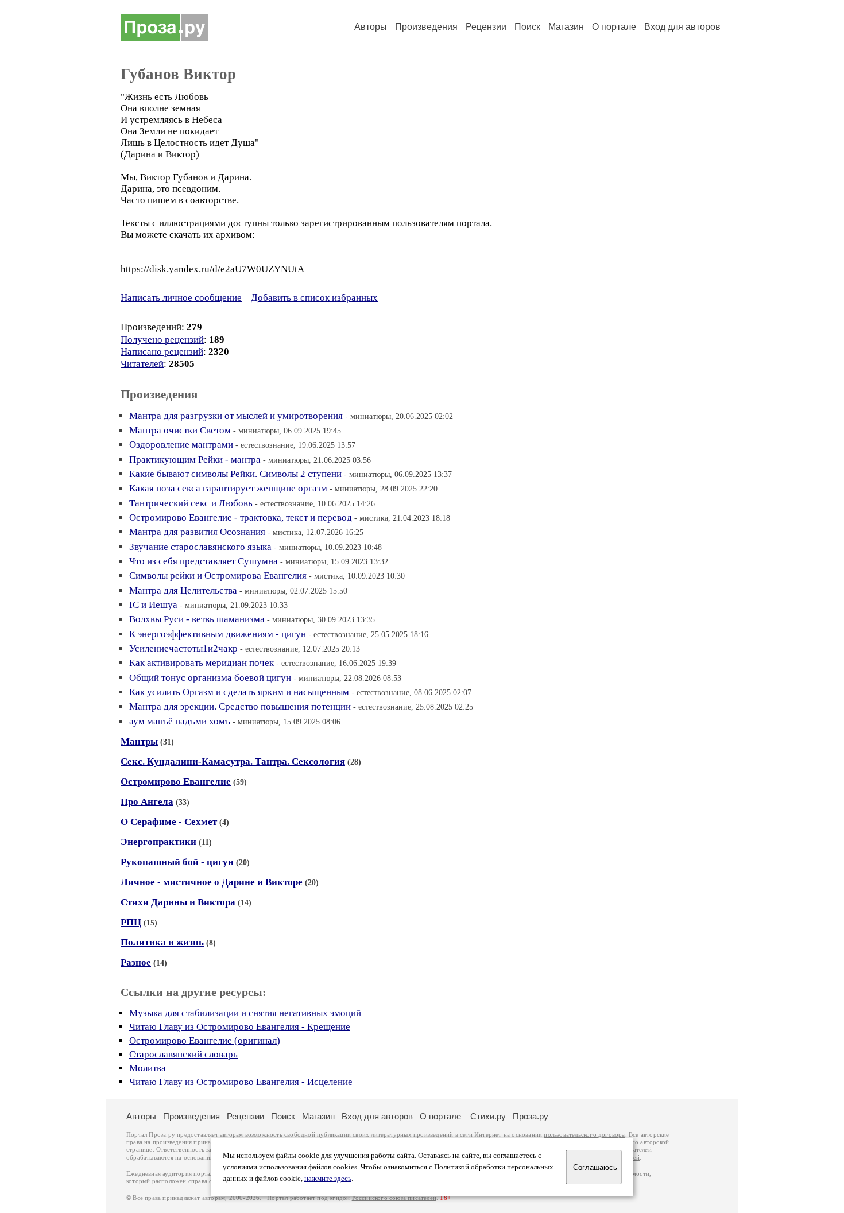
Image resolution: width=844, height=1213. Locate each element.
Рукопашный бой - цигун (177, 862)
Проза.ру (530, 1116)
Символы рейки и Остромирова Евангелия (218, 575)
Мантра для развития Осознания (197, 531)
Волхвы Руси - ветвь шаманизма (197, 619)
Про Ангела (147, 801)
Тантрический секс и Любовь (191, 503)
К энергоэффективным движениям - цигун (217, 634)
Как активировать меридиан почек (201, 662)
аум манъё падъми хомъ (179, 721)
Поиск (527, 27)
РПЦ (131, 922)
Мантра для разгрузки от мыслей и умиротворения (236, 415)
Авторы (370, 27)
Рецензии (486, 27)
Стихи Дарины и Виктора (178, 902)
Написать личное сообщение (181, 297)
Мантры (139, 741)
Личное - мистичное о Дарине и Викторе (212, 882)
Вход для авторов (682, 27)
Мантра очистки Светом (180, 430)
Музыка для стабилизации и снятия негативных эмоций (245, 1012)
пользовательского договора (584, 1134)
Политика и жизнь (162, 942)
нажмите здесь (327, 1179)
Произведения (426, 27)
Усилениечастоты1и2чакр (183, 648)
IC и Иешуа (153, 604)
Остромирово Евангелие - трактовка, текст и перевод (240, 517)
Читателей (142, 363)
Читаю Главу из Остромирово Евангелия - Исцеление (241, 1081)
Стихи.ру (488, 1116)
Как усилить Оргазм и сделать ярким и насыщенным (239, 692)
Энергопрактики (158, 841)
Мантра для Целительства (183, 590)
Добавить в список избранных (314, 297)
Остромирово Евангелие (176, 781)
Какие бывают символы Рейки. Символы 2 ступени (235, 473)
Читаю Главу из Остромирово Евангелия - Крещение (239, 1026)
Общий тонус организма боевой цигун (210, 677)
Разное (136, 962)
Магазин (566, 27)
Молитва (147, 1068)
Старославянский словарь (183, 1054)
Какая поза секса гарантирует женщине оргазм (228, 488)
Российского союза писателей (394, 1198)
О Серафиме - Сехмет (169, 821)
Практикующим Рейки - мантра (195, 459)
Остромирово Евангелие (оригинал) (204, 1040)
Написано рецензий (162, 351)
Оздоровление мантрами (181, 444)
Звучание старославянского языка (200, 546)
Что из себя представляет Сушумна (203, 561)
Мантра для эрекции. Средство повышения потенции (240, 706)
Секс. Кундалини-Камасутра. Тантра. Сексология (233, 761)
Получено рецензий (162, 339)
